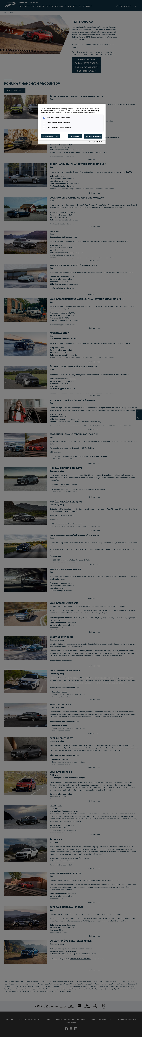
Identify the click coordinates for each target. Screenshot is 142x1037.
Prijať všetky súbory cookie (93, 136)
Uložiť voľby (75, 136)
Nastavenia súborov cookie (50, 136)
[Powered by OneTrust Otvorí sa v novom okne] (96, 142)
